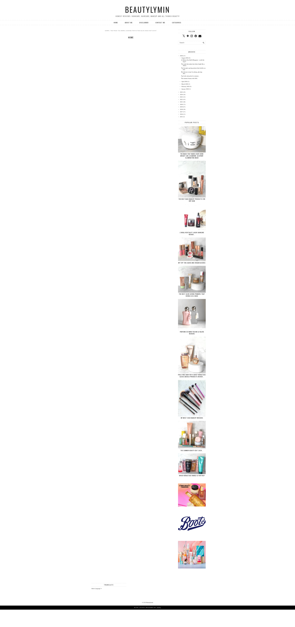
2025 (181, 92)
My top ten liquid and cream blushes (191, 263)
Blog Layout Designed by (147, 607)
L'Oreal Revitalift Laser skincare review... (192, 233)
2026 (181, 55)
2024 (181, 94)
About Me (129, 22)
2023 (181, 97)
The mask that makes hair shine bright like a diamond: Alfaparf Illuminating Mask (192, 156)
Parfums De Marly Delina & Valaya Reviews (192, 333)
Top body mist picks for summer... (190, 76)
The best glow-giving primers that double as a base (192, 295)
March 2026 (184, 84)
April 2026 (184, 81)
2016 (181, 114)
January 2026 (185, 89)
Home (116, 22)
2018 (181, 109)
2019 (181, 107)
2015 (181, 116)
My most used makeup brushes (192, 418)
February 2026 (185, 86)
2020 (181, 104)
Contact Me (160, 22)
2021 (181, 102)
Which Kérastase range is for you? (192, 476)
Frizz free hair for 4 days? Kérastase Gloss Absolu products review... (192, 376)
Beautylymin (147, 9)
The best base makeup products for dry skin (191, 200)
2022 (181, 99)
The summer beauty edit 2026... (189, 78)
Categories (176, 22)
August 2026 (184, 58)
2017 (181, 111)
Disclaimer (144, 22)
